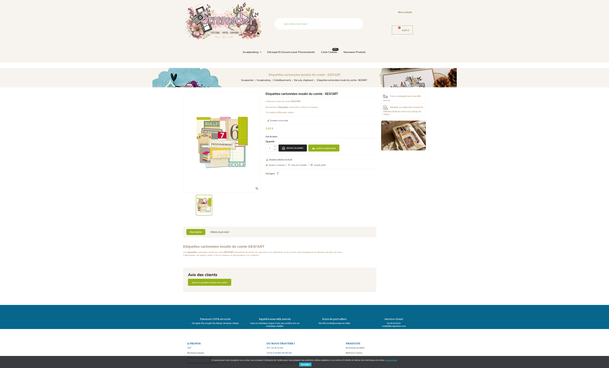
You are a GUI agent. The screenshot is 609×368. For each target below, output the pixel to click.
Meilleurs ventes (354, 352)
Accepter (305, 364)
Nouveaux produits (355, 52)
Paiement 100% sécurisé (215, 319)
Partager (277, 173)
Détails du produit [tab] (219, 232)
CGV (189, 347)
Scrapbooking (251, 52)
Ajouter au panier (294, 147)
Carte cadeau (329, 51)
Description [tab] (196, 232)
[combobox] (319, 23)
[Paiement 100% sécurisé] (215, 310)
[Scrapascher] (403, 135)
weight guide (320, 165)
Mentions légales (195, 352)
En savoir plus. (391, 360)
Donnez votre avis (277, 120)
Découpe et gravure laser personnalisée (291, 52)
